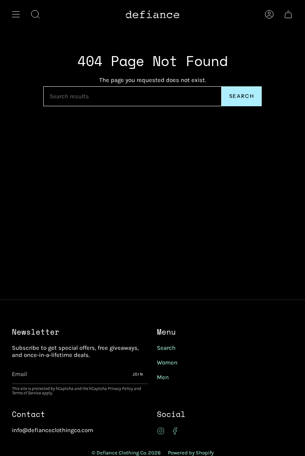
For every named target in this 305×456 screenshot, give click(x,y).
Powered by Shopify (191, 453)
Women (167, 362)
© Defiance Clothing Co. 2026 (126, 453)
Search (241, 96)
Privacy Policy (120, 388)
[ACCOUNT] (269, 14)
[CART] (288, 14)
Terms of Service (26, 393)
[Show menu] (16, 14)
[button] (35, 14)
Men (163, 377)
